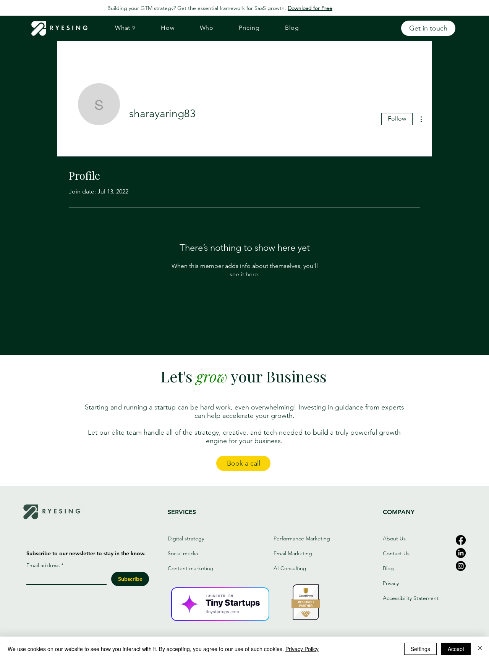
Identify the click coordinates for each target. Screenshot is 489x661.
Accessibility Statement (411, 598)
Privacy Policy (302, 649)
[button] (125, 28)
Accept (456, 649)
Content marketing (191, 568)
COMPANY (399, 512)
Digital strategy (186, 538)
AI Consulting (290, 568)
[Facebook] (461, 540)
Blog (388, 568)
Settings (420, 649)
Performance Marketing (302, 538)
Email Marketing (293, 553)
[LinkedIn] (461, 553)
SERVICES (182, 512)
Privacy (391, 583)
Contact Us (396, 553)
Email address (44, 565)
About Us (394, 538)
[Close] (479, 649)
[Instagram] (461, 566)
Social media (183, 553)
